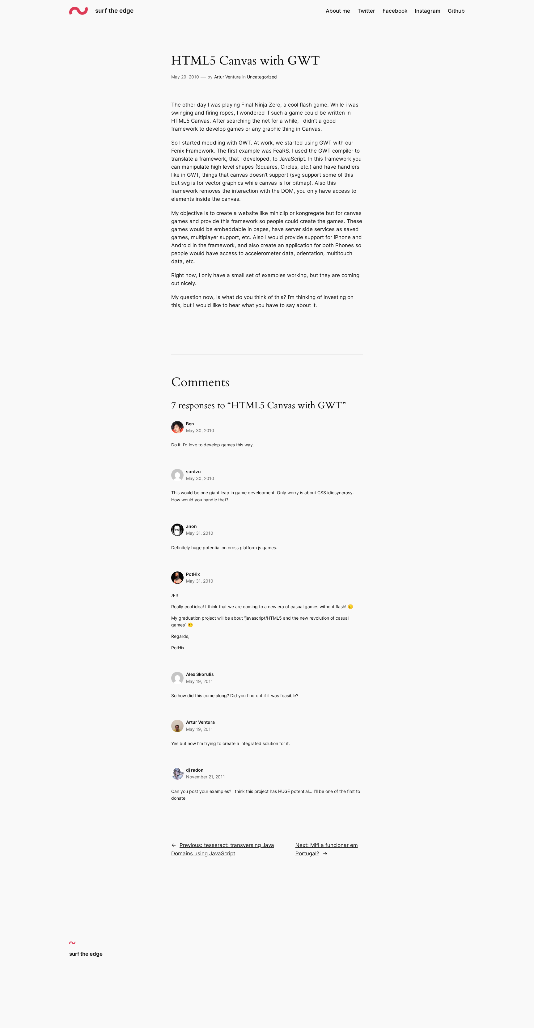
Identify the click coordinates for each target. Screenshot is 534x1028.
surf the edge (114, 10)
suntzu (193, 471)
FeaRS (281, 151)
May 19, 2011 (199, 681)
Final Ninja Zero (260, 105)
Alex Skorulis (200, 674)
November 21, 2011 (205, 776)
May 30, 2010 (200, 430)
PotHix (193, 574)
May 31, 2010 (199, 533)
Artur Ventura (227, 76)
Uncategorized (262, 76)
